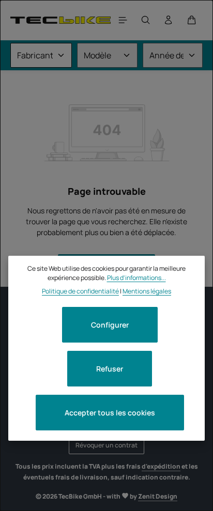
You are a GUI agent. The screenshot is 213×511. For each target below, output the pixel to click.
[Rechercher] (145, 20)
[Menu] (123, 20)
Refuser (109, 369)
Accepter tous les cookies (110, 412)
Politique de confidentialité (80, 291)
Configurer (110, 325)
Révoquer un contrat (106, 445)
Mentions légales (147, 291)
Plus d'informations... (136, 277)
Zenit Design (157, 496)
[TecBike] (60, 20)
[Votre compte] (168, 20)
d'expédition (161, 466)
